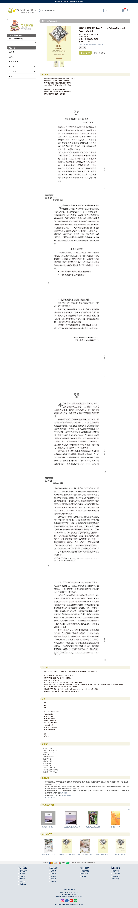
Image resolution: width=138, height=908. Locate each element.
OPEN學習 (115, 879)
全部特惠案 (84, 873)
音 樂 (10, 76)
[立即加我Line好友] (75, 901)
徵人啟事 (22, 879)
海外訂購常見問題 (65, 795)
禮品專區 (53, 876)
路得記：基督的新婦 (93, 827)
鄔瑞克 (86, 34)
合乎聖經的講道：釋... (85, 854)
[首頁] (22, 10)
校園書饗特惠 (85, 871)
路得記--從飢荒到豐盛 (16, 39)
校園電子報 (115, 871)
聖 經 (10, 57)
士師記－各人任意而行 (67, 854)
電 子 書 (11, 52)
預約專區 (84, 876)
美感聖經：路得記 (47, 827)
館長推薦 (53, 873)
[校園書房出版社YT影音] (71, 901)
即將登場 (53, 881)
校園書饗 (53, 879)
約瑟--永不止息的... (120, 854)
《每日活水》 (116, 873)
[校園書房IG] (62, 901)
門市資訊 (22, 876)
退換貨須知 (63, 793)
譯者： (81, 37)
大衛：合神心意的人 (103, 854)
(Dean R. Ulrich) (93, 34)
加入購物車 (86, 53)
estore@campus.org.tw (71, 892)
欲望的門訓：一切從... (48, 854)
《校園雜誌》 (116, 876)
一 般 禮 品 (12, 71)
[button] (74, 28)
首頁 (43, 21)
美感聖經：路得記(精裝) (72, 827)
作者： (81, 34)
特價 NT (81, 42)
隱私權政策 (23, 884)
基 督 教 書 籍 (13, 61)
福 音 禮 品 (12, 66)
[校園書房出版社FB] (67, 901)
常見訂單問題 (56, 784)
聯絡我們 (22, 873)
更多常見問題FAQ (50, 797)
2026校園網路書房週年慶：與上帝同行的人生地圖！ (69, 2)
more (128, 809)
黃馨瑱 (86, 37)
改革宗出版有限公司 (91, 39)
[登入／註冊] (127, 10)
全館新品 (53, 871)
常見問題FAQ (23, 871)
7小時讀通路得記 (114, 827)
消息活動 (22, 881)
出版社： (82, 39)
